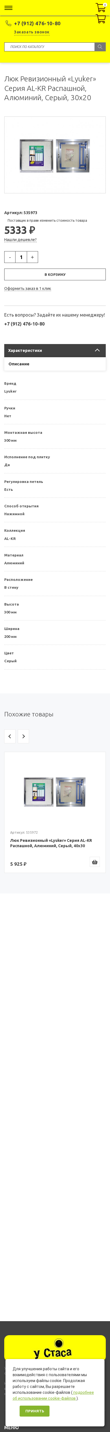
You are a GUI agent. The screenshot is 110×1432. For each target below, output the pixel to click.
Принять (34, 1411)
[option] (55, 812)
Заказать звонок (32, 32)
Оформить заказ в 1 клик (27, 288)
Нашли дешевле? (20, 239)
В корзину (55, 274)
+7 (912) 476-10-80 (37, 23)
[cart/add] (95, 862)
